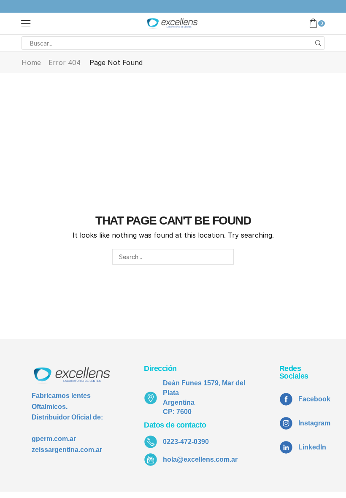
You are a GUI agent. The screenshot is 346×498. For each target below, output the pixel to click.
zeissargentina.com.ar (67, 449)
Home (31, 62)
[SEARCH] (226, 257)
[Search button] (318, 43)
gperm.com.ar (54, 438)
